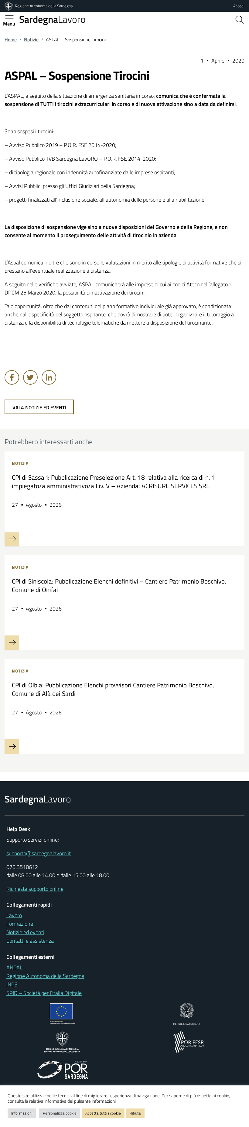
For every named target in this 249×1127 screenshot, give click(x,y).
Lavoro (52, 19)
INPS (12, 984)
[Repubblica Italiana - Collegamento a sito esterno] (186, 1013)
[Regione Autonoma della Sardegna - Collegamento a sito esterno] (62, 1041)
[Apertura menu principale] (12, 18)
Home (11, 39)
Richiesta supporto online (34, 889)
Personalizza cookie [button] (60, 1113)
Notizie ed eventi (25, 932)
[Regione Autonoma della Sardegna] (9, 6)
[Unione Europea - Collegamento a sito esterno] (62, 1013)
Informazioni (21, 1113)
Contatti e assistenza (30, 941)
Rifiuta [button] (135, 1113)
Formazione (19, 924)
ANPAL (14, 967)
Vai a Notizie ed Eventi (39, 407)
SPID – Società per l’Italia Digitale (44, 993)
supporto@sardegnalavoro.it (38, 853)
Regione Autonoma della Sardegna (44, 6)
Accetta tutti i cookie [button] (103, 1113)
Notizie (31, 39)
